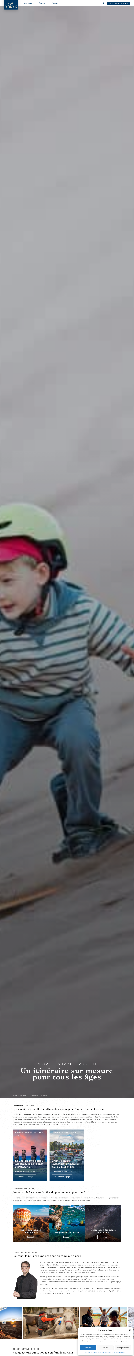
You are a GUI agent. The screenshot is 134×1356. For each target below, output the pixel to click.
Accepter (88, 1348)
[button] (130, 1330)
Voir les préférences (122, 1348)
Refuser (105, 1348)
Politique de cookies (91, 1352)
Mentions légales (120, 1352)
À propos (42, 3)
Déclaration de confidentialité (106, 1352)
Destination (28, 3)
